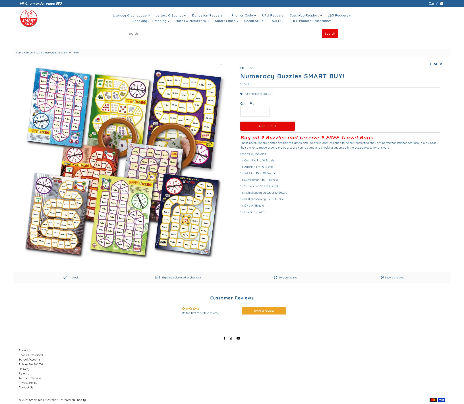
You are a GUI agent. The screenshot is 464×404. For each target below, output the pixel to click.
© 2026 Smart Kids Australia (37, 400)
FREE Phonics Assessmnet (311, 21)
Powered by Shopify (72, 400)
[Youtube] (238, 338)
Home (19, 52)
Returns (24, 373)
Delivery (24, 369)
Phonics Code (242, 15)
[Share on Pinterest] (441, 64)
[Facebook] (224, 338)
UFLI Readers (272, 15)
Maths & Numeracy (191, 21)
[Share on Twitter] (436, 64)
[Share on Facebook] (431, 64)
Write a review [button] (264, 311)
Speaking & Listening (150, 21)
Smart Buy (32, 52)
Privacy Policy (28, 382)
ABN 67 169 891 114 (31, 364)
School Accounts (30, 359)
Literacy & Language (130, 15)
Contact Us (26, 387)
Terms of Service (30, 378)
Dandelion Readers (208, 15)
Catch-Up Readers (305, 15)
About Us (25, 350)
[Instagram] (231, 338)
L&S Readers (338, 15)
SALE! (277, 21)
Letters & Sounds (170, 15)
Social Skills (254, 21)
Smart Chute (226, 21)
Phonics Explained (31, 355)
